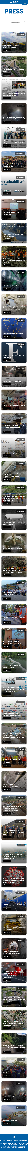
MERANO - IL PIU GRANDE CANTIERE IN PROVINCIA (11, 786)
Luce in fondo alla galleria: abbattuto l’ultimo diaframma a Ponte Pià (14, 260)
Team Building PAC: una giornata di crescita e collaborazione (11, 165)
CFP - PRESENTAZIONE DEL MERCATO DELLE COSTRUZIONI (13, 643)
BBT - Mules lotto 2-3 (10, 286)
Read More (7, 50)
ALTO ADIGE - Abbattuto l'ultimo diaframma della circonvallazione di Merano (14, 308)
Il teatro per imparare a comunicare (11, 213)
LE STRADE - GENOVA (10, 1120)
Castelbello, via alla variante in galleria (13, 70)
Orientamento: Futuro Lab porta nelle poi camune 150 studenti (14, 142)
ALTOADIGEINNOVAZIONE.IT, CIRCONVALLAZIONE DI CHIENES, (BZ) (13, 832)
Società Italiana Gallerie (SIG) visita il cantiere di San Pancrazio (13, 236)
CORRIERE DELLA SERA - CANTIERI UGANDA (14, 1072)
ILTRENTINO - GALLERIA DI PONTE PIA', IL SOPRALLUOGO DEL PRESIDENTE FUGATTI (14, 427)
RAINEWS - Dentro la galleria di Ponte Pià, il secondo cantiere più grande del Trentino (13, 475)
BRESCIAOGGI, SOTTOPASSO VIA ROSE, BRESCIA (14, 905)
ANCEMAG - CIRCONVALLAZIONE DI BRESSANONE (14, 523)
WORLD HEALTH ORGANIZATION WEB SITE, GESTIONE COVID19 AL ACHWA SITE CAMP (13, 880)
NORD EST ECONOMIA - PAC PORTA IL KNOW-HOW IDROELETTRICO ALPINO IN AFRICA (14, 736)
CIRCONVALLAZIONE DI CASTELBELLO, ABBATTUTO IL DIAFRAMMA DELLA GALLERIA (12, 570)
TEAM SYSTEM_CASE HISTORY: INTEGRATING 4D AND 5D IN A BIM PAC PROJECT (14, 999)
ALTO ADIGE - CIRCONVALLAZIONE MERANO (12, 547)
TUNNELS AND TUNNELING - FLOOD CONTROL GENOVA (12, 953)
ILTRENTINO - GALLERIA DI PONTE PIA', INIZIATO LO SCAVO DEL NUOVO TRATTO (14, 498)
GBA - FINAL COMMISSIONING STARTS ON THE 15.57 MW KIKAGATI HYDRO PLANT (12, 808)
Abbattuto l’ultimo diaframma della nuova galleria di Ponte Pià (14, 118)
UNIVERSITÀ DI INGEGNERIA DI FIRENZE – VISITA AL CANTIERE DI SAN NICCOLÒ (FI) (13, 689)
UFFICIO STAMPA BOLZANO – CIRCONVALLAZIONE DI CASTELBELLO (12, 594)
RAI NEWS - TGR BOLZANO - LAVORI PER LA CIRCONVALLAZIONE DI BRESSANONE (12, 974)
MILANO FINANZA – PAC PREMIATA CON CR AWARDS (12, 714)
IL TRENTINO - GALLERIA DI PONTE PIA (14, 619)
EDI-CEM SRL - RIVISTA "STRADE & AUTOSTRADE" (14, 929)
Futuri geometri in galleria (12, 381)
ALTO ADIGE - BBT (9, 1097)
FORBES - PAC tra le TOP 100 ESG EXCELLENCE (13, 356)
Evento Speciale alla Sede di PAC (14, 405)
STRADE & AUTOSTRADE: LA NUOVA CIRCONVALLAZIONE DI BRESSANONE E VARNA (13, 1023)
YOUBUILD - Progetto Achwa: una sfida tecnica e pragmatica (14, 452)
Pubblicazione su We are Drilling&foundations (11, 46)
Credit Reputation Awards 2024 (13, 334)
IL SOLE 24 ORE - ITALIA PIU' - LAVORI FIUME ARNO (12, 666)
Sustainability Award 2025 (12, 190)
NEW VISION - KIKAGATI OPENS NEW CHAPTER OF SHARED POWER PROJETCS (14, 761)
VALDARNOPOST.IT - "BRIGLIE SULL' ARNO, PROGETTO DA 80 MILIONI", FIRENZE (12, 856)
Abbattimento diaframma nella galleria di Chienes (14, 94)
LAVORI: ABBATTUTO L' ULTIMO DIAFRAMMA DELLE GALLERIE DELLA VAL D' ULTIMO (14, 1047)
